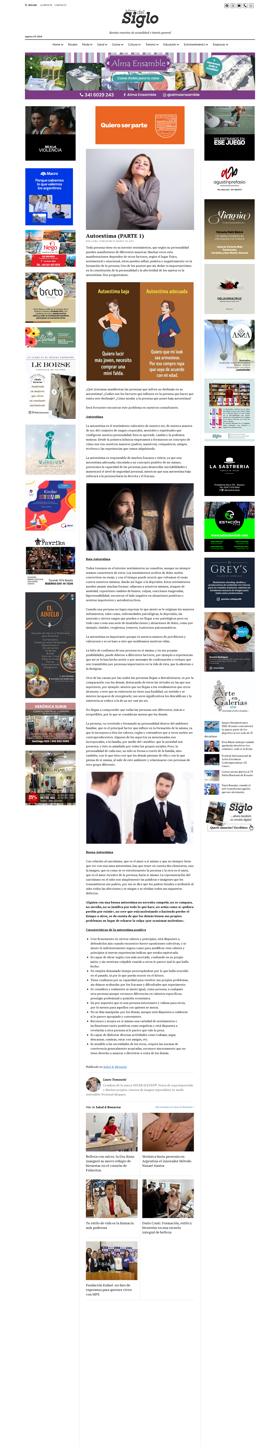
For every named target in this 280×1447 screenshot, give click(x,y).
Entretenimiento (194, 44)
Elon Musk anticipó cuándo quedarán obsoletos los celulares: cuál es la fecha (238, 745)
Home (56, 44)
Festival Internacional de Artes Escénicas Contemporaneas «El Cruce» (236, 761)
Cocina (116, 44)
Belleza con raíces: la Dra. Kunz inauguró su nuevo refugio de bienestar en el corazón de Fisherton (110, 1163)
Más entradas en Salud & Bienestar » (174, 1107)
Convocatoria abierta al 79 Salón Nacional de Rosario (237, 773)
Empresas (219, 44)
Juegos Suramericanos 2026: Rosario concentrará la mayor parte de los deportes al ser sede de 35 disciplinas (228, 729)
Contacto (60, 5)
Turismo (150, 44)
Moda (85, 44)
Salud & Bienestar (115, 1067)
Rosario (73, 44)
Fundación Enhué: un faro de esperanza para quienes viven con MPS (109, 1289)
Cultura (133, 44)
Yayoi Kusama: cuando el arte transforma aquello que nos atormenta (236, 789)
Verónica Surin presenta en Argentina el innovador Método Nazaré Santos (166, 1161)
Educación (169, 44)
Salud (100, 44)
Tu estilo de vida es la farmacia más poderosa (110, 1225)
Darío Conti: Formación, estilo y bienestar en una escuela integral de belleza (167, 1227)
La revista (46, 5)
